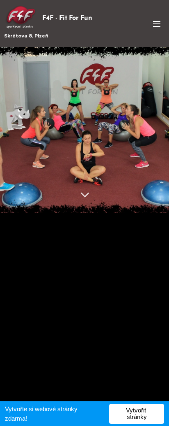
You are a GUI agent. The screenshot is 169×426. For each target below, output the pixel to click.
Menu (156, 23)
